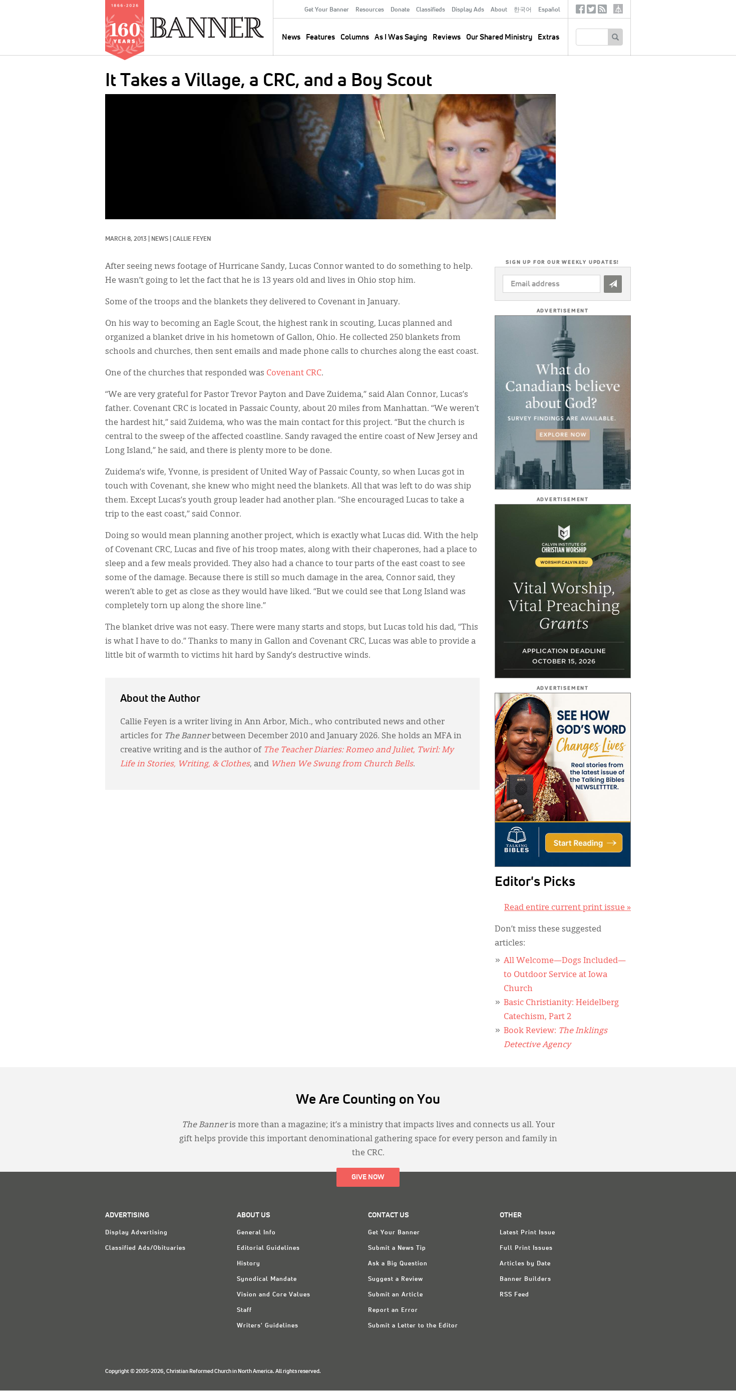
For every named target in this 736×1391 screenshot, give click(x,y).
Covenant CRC (293, 373)
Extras (548, 37)
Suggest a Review (395, 1279)
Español (549, 10)
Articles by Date (525, 1264)
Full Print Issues (526, 1248)
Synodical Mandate (267, 1279)
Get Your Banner (326, 10)
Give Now (368, 1177)
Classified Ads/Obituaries (145, 1248)
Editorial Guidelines (268, 1248)
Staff (244, 1310)
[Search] (615, 37)
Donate (400, 10)
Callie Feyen (192, 239)
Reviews (447, 37)
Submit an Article (395, 1295)
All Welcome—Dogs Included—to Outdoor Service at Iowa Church (565, 975)
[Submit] (613, 284)
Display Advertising (136, 1233)
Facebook (580, 11)
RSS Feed (514, 1295)
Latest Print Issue (527, 1233)
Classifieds (430, 10)
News (159, 239)
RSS (602, 11)
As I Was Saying (401, 37)
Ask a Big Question (398, 1264)
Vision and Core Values (273, 1295)
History (248, 1264)
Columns (354, 37)
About (499, 10)
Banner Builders (525, 1279)
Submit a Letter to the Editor (413, 1326)
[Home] (229, 27)
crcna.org (618, 9)
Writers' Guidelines (267, 1326)
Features (320, 37)
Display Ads (468, 10)
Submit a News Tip (397, 1248)
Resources (369, 10)
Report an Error (393, 1310)
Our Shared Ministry (499, 37)
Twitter (591, 11)
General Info (256, 1233)
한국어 (523, 10)
